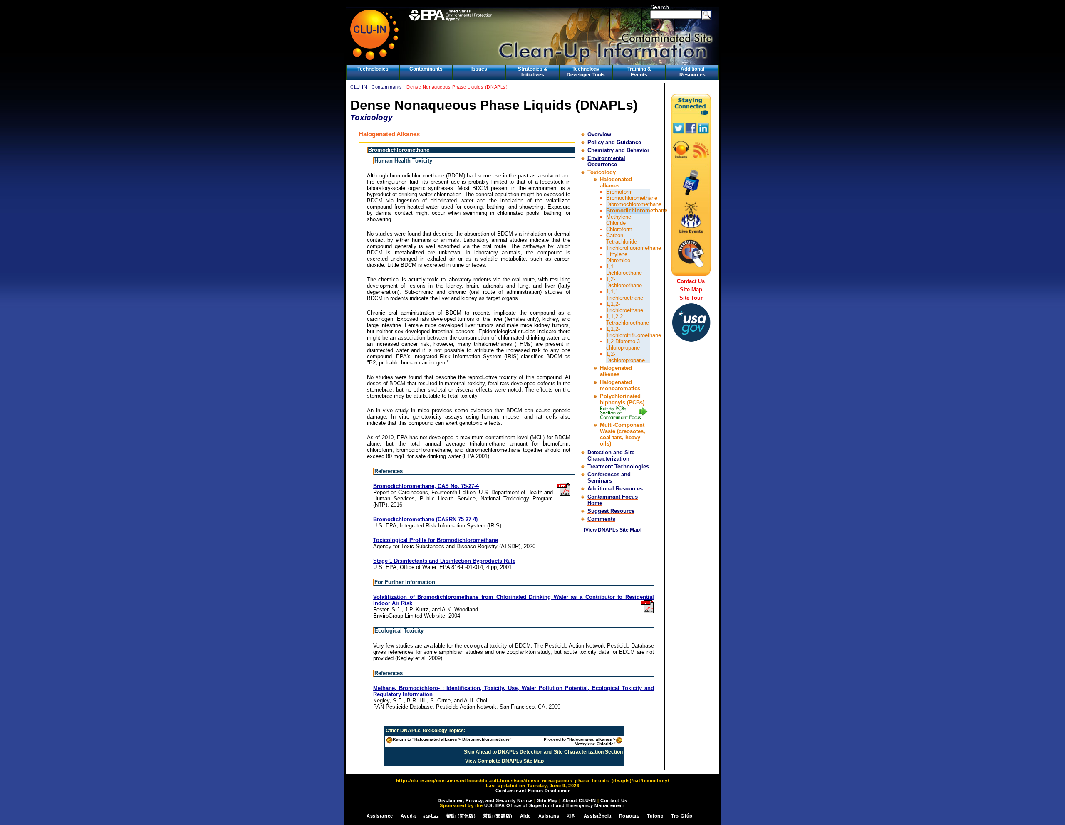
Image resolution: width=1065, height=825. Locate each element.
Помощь (629, 815)
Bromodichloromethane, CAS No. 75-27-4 (426, 486)
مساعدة (431, 815)
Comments (601, 519)
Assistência (598, 815)
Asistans (548, 815)
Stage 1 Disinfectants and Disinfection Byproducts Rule (444, 561)
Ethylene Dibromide (618, 257)
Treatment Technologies (618, 466)
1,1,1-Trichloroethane (624, 294)
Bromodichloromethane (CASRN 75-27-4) (425, 519)
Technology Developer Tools (586, 72)
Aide (525, 815)
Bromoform (619, 192)
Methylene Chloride (618, 220)
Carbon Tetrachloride (621, 238)
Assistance (380, 815)
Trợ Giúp (681, 815)
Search (659, 7)
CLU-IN (358, 86)
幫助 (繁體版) (497, 815)
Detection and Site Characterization (610, 455)
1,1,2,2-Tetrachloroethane (627, 319)
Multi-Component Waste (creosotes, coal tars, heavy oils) (622, 434)
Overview (599, 134)
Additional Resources (692, 72)
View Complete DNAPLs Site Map (504, 761)
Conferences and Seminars (609, 477)
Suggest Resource (610, 511)
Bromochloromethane (631, 198)
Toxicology (601, 172)
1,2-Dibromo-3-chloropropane (623, 344)
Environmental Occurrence (606, 161)
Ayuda (408, 815)
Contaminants (426, 69)
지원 (571, 815)
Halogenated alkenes (616, 371)
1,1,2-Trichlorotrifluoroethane (633, 332)
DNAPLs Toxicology (423, 731)
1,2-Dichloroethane (624, 282)
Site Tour (691, 298)
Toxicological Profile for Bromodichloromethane (435, 540)
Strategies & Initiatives (532, 72)
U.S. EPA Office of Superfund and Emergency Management (554, 805)
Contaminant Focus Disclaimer (532, 790)
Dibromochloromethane (633, 204)
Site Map (691, 289)
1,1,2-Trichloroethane (624, 307)
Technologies (373, 69)
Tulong (655, 815)
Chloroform (619, 229)
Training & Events (639, 72)
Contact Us (691, 281)
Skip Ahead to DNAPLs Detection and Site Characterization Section (543, 752)
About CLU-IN (579, 800)
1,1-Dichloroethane (624, 270)
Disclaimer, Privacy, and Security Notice (485, 800)
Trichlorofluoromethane (633, 248)
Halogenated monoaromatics (620, 385)
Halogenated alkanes (616, 182)
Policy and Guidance (614, 142)
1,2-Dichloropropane (625, 357)
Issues (479, 69)
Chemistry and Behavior (618, 150)
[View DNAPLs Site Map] (612, 530)
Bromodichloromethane (636, 210)
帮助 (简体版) (461, 815)
